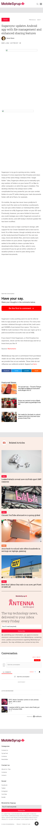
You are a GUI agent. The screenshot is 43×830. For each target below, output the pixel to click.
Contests (4, 756)
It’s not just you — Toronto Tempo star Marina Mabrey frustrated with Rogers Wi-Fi (29, 388)
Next (39, 20)
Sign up (38, 657)
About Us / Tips (6, 769)
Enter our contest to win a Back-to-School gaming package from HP (29, 402)
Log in (34, 657)
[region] (22, 685)
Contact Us (5, 750)
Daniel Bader (10, 38)
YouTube (4, 794)
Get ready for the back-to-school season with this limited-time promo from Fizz (29, 416)
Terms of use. (26, 824)
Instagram (5, 791)
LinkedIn (26, 371)
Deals (4, 545)
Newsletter (5, 759)
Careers (4, 775)
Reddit (36, 371)
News (5, 20)
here (35, 364)
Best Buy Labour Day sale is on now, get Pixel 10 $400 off (21, 585)
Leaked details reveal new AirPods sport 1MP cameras (21, 480)
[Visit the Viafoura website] (37, 716)
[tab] (7, 672)
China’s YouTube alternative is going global (21, 515)
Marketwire (12, 348)
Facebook (6, 371)
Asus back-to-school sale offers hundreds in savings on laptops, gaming (21, 549)
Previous (32, 20)
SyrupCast (5, 753)
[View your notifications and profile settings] (40, 672)
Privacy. (19, 824)
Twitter (16, 371)
